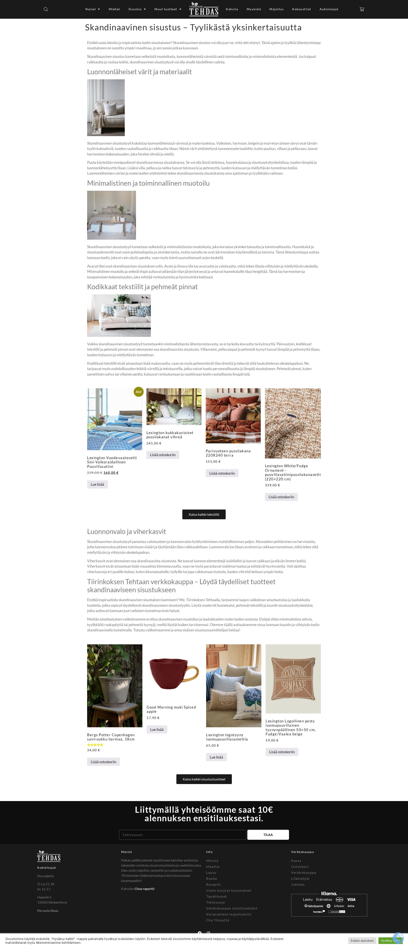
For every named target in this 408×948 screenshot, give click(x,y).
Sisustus (135, 9)
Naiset (90, 9)
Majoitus (276, 9)
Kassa (296, 860)
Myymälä (254, 9)
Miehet (114, 9)
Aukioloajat (329, 9)
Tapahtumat (216, 896)
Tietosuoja (215, 902)
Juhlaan (298, 884)
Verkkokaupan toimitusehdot (231, 908)
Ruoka (211, 878)
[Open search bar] (46, 9)
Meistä (126, 852)
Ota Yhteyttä (217, 920)
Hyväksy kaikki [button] (390, 940)
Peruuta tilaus (47, 910)
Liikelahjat (300, 878)
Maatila (213, 866)
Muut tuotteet (165, 9)
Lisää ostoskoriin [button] (163, 455)
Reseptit (213, 884)
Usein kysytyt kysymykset (229, 890)
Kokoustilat (301, 9)
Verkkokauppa (303, 872)
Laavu (211, 872)
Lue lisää (97, 484)
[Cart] (362, 9)
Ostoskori (300, 866)
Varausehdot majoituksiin (228, 914)
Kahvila (232, 9)
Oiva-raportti (144, 889)
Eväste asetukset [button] (362, 940)
